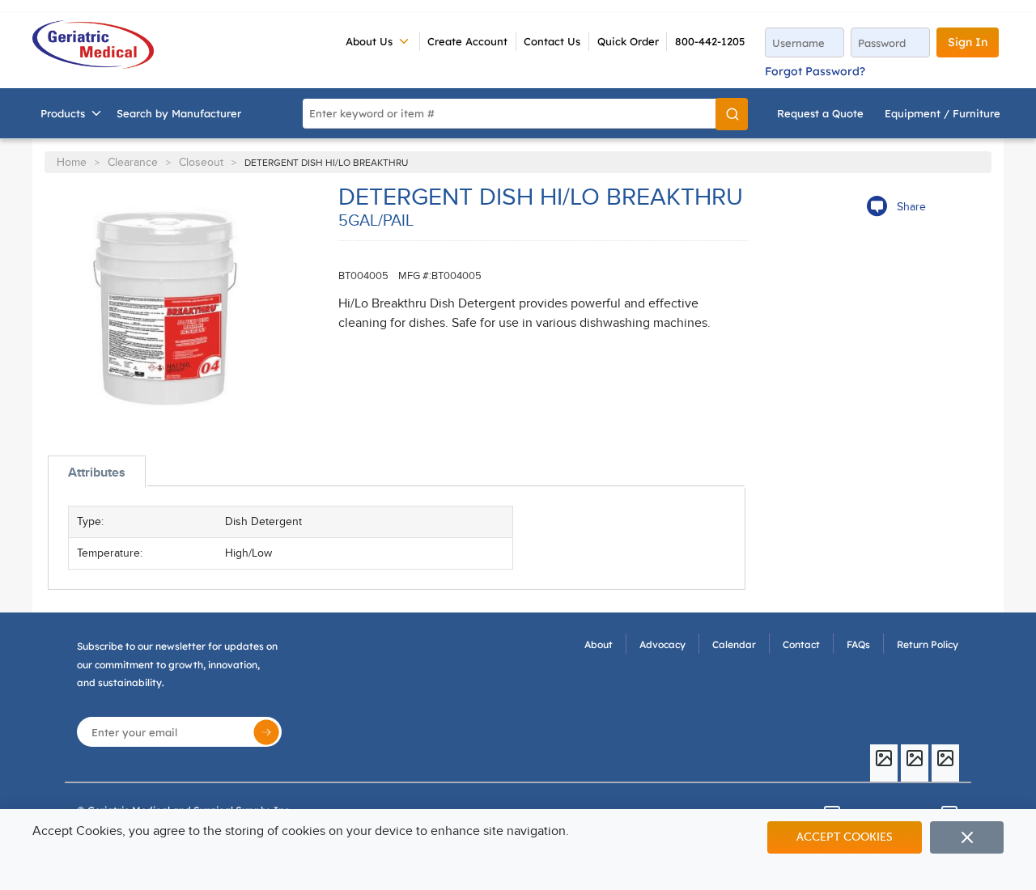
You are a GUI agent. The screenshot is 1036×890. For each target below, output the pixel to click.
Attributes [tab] (96, 472)
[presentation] (97, 472)
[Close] (967, 837)
